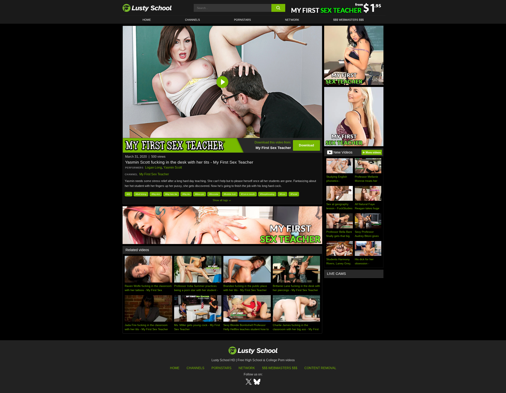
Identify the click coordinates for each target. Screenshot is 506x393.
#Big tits (186, 194)
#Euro (282, 194)
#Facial (294, 194)
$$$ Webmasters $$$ (279, 368)
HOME (147, 19)
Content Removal (320, 368)
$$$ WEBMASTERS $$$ (348, 19)
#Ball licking (141, 194)
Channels (192, 19)
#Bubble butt (230, 194)
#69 (128, 194)
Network (292, 19)
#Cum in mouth (248, 194)
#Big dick (156, 194)
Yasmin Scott (172, 167)
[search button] (278, 8)
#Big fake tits (171, 194)
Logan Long (153, 167)
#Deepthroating (267, 194)
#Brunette (213, 194)
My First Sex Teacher (154, 174)
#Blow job (199, 194)
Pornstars (242, 19)
